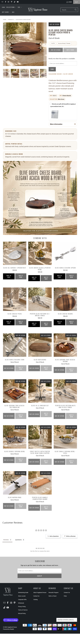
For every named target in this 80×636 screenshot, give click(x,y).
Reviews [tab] (6, 540)
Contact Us (36, 596)
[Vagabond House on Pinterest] (11, 2)
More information (56, 124)
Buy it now (21, 276)
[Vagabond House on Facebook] (5, 2)
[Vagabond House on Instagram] (8, 2)
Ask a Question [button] (54, 536)
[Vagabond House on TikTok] (14, 2)
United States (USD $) (65, 620)
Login (70, 2)
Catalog (35, 599)
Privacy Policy (22, 606)
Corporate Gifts (22, 599)
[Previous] (4, 44)
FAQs (65, 596)
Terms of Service (23, 610)
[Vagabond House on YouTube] (17, 2)
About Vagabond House (39, 592)
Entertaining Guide (23, 592)
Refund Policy (22, 613)
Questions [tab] (18, 540)
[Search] (75, 10)
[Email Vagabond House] (2, 2)
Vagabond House (12, 627)
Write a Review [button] (71, 536)
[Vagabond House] (38, 9)
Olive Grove (61, 99)
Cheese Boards (66, 95)
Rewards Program (53, 592)
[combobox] (69, 10)
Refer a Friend (52, 596)
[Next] (45, 44)
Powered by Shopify (8, 629)
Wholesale (21, 603)
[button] (11, 7)
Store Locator (22, 596)
